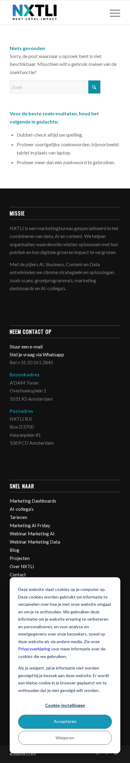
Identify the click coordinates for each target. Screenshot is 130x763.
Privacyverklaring (34, 648)
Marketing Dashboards (33, 501)
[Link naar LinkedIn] (115, 753)
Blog (14, 550)
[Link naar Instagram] (97, 753)
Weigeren (65, 737)
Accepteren (65, 721)
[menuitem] (112, 12)
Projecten (20, 558)
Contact (18, 574)
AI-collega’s (22, 509)
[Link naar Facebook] (106, 753)
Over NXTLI (22, 566)
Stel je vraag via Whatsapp (37, 354)
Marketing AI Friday (30, 525)
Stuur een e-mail (27, 346)
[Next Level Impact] (54, 12)
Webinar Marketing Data (35, 541)
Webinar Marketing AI (32, 533)
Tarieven (18, 517)
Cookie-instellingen (65, 705)
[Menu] (112, 12)
